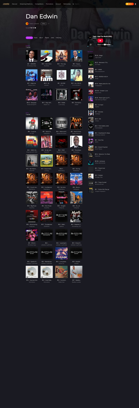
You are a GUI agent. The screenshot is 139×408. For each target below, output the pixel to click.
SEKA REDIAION (100, 163)
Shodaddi (98, 170)
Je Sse (61, 85)
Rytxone (97, 156)
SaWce (61, 226)
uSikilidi (76, 263)
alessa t (46, 85)
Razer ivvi (46, 104)
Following (58, 37)
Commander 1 (76, 85)
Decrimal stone (99, 71)
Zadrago (97, 114)
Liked (52, 37)
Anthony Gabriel (100, 135)
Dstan (76, 104)
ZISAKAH (46, 226)
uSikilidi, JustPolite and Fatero (46, 245)
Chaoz (97, 121)
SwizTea (31, 208)
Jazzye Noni (31, 85)
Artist (96, 78)
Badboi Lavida (76, 282)
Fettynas (61, 208)
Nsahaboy (61, 170)
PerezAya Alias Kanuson (31, 66)
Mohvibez (32, 282)
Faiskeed (61, 66)
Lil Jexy (46, 170)
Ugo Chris (98, 57)
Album (41, 37)
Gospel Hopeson (100, 191)
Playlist (47, 37)
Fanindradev (99, 128)
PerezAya (76, 152)
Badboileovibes (61, 133)
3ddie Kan (61, 282)
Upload (130, 4)
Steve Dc (61, 263)
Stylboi (97, 106)
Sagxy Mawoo (76, 133)
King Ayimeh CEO (31, 152)
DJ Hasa (97, 64)
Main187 (46, 152)
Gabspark (47, 133)
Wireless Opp (32, 245)
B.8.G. (96, 142)
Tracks (35, 37)
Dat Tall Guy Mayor (101, 99)
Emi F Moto (98, 149)
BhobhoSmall (99, 184)
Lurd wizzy (61, 104)
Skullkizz (46, 66)
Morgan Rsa (98, 177)
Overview (29, 37)
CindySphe (98, 85)
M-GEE (32, 133)
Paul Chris (98, 92)
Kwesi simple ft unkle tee (31, 105)
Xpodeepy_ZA (76, 226)
